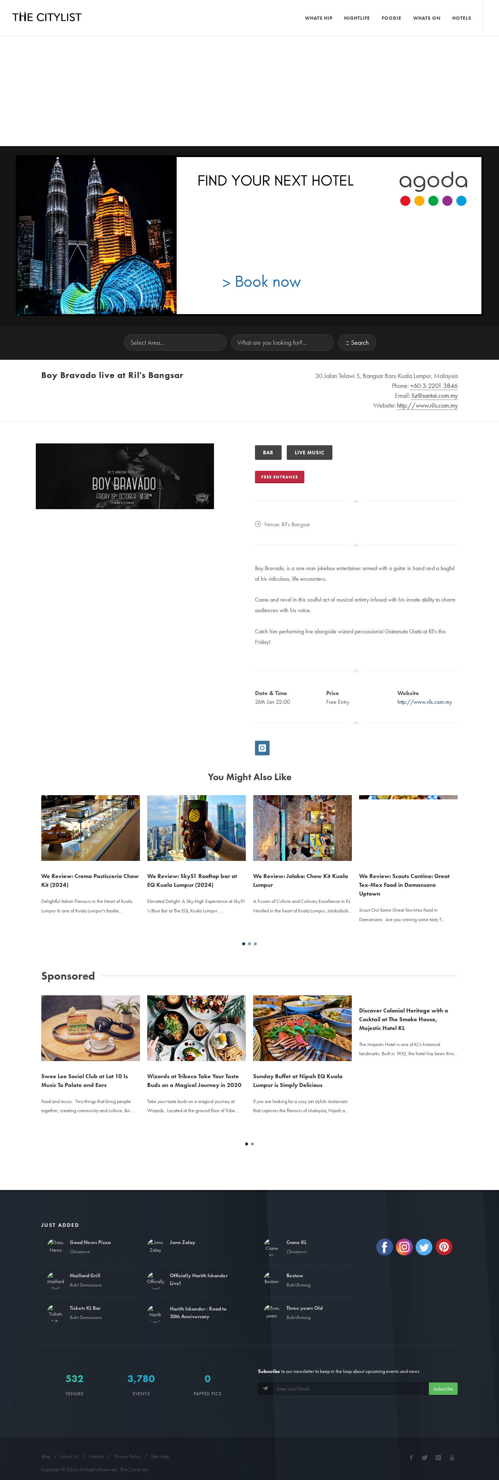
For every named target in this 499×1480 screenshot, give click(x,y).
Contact (96, 1456)
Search (360, 342)
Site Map (160, 1456)
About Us (69, 1456)
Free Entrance (279, 477)
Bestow (294, 1275)
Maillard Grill (85, 1275)
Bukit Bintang (298, 1285)
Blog (45, 1456)
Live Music (309, 452)
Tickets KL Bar (85, 1308)
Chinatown (80, 1251)
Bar (268, 452)
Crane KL (296, 1242)
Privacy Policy (127, 1456)
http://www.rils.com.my (424, 702)
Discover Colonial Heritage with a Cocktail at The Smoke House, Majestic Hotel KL (403, 1085)
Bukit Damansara (86, 1285)
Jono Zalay (182, 1242)
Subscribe (443, 1388)
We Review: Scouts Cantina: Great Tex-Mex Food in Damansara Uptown (404, 884)
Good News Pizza (90, 1242)
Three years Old (304, 1308)
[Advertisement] (249, 91)
